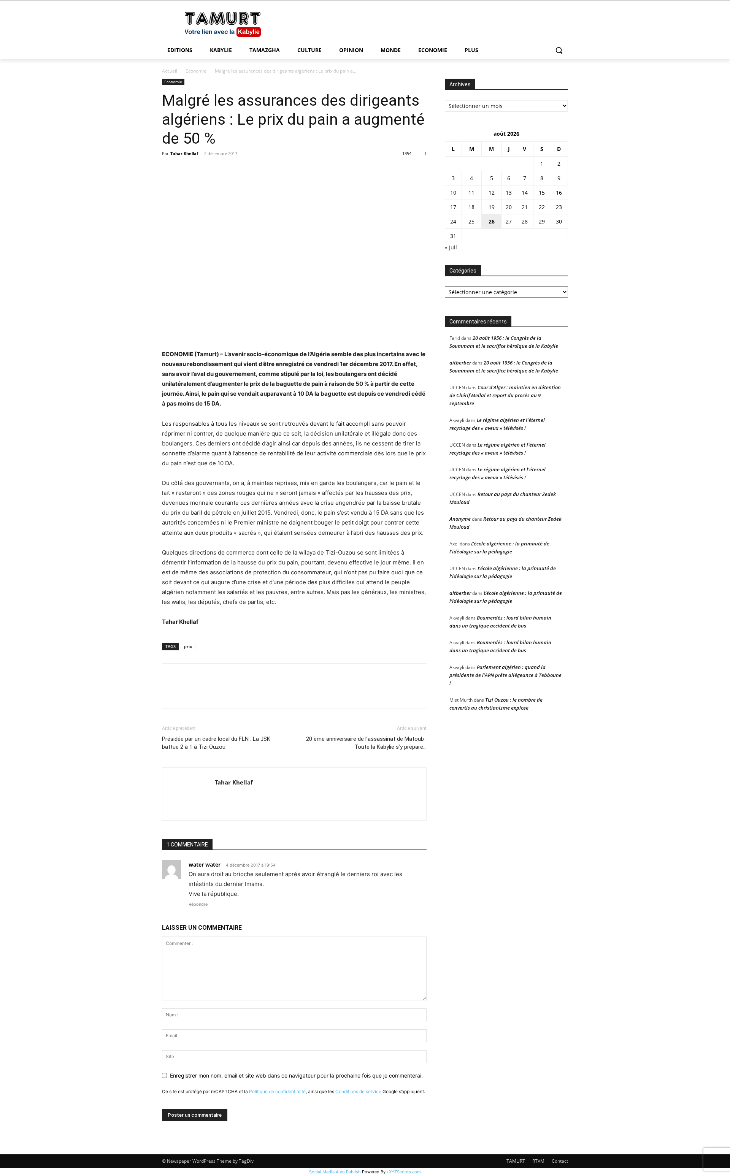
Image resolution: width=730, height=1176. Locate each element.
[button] (559, 50)
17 (453, 207)
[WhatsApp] (222, 170)
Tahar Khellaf (184, 153)
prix (188, 646)
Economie (196, 71)
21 (525, 207)
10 (453, 192)
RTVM (538, 1161)
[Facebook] (169, 170)
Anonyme (460, 518)
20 (509, 207)
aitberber (460, 362)
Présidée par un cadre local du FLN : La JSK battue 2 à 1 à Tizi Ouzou (216, 742)
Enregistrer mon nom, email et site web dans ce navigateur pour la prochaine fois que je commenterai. (296, 1075)
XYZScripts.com (405, 1171)
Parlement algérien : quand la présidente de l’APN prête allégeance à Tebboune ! (505, 675)
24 (453, 221)
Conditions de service (358, 1091)
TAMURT (515, 1161)
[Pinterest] (204, 170)
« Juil (451, 247)
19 (492, 207)
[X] (187, 170)
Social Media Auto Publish (335, 1171)
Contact (560, 1161)
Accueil (169, 71)
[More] (240, 170)
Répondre (198, 904)
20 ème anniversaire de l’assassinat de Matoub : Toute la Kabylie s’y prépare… (366, 742)
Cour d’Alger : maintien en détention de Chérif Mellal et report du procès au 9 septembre (505, 395)
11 (471, 192)
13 (509, 192)
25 (471, 221)
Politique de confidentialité (277, 1091)
